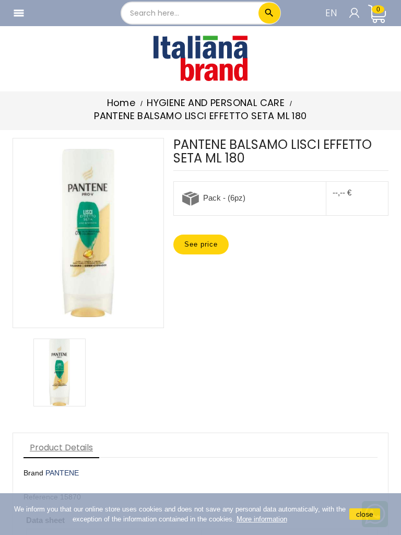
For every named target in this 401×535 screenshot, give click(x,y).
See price (201, 244)
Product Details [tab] (61, 447)
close (364, 514)
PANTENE (62, 473)
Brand (33, 473)
